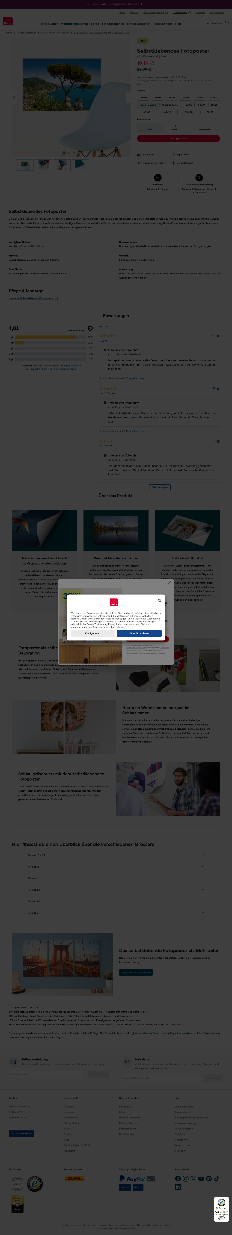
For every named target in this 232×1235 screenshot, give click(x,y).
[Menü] (227, 1199)
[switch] (221, 1218)
